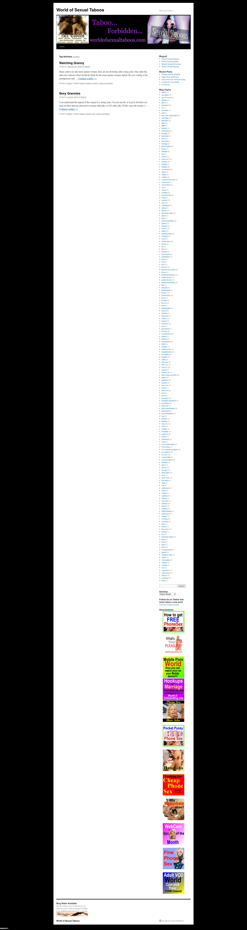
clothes (164, 174)
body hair (165, 141)
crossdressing (166, 195)
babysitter (165, 120)
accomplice (165, 95)
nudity (164, 359)
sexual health (166, 457)
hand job (164, 287)
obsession (165, 362)
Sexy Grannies (69, 93)
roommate (165, 431)
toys (163, 534)
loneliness (165, 323)
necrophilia (165, 354)
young (164, 580)
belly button (166, 131)
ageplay (164, 100)
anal (163, 102)
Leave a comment (106, 83)
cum (163, 203)
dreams (164, 223)
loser (163, 326)
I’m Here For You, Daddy (170, 82)
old (93, 113)
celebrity (164, 161)
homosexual (166, 295)
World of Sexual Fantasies (170, 59)
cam (163, 154)
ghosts (164, 272)
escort (164, 239)
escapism (165, 236)
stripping (165, 508)
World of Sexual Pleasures (170, 66)
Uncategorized (166, 549)
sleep (163, 483)
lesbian (164, 318)
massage (164, 331)
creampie (165, 192)
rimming (164, 421)
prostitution (165, 403)
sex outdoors (166, 452)
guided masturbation (168, 282)
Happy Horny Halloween (170, 77)
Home (61, 46)
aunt (163, 113)
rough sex (165, 434)
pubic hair (165, 406)
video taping (166, 560)
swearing (165, 519)
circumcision (166, 169)
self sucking (166, 447)
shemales (165, 462)
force (163, 264)
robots (164, 426)
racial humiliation (167, 413)
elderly (69, 113)
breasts (164, 149)
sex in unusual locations (170, 449)
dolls (163, 218)
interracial (165, 316)
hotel (163, 305)
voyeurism (165, 570)
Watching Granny (71, 63)
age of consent (166, 97)
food (163, 262)
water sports (166, 573)
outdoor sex (166, 372)
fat (162, 246)
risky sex (165, 424)
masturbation (166, 334)
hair (163, 285)
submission (165, 513)
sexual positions (167, 460)
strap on (164, 506)
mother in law (166, 349)
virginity (164, 565)
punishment (165, 411)
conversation (166, 185)
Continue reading (87, 78)
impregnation (166, 308)
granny (82, 83)
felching (164, 251)
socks (163, 490)
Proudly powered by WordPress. (173, 921)
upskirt (164, 552)
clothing (164, 177)
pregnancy (165, 398)
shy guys (165, 470)
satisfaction (165, 439)
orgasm (164, 370)
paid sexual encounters (169, 375)
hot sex (164, 303)
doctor (164, 215)
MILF (164, 344)
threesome (165, 529)
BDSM (164, 128)
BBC (163, 123)
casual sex (165, 159)
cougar (164, 190)
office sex (165, 364)
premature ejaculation (169, 400)
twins (163, 547)
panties (164, 377)
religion (164, 418)
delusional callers (167, 213)
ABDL (164, 92)
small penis (165, 488)
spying (94, 83)
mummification (167, 352)
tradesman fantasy (168, 537)
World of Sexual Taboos (80, 10)
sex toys (164, 454)
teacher (164, 526)
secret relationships (168, 444)
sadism (164, 436)
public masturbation (168, 408)
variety (164, 557)
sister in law (166, 477)
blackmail (165, 136)
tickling (164, 531)
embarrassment (167, 233)
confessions (166, 182)
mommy (164, 346)
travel (163, 542)
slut (163, 485)
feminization (166, 257)
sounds (164, 493)
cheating (164, 167)
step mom (165, 501)
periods (164, 388)
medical (164, 339)
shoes (163, 465)
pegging (164, 382)
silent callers (166, 472)
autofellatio (165, 118)
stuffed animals (167, 511)
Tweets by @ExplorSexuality (169, 604)
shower (164, 467)
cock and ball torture (168, 179)
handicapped (166, 290)
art (162, 107)
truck (163, 544)
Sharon (87, 66)
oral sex (164, 367)
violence (164, 562)
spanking (165, 495)
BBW (163, 125)
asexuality (165, 110)
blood (163, 138)
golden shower (167, 277)
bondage (164, 143)
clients (164, 172)
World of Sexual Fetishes (170, 61)
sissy (163, 475)
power (164, 395)
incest (163, 310)
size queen (165, 480)
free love (164, 267)
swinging (165, 521)
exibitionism (166, 241)
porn (163, 393)
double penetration (168, 221)
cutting (164, 208)
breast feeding (166, 146)
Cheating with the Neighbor (171, 74)
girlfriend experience (168, 275)
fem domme (166, 254)
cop (163, 187)
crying (164, 197)
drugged (164, 226)
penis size (165, 385)
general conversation (168, 269)
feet (163, 249)
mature (69, 83)
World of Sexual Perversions (171, 64)
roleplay (164, 429)
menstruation (166, 341)
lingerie (164, 321)
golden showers (167, 280)
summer (164, 516)
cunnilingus (165, 205)
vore (163, 567)
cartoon (164, 156)
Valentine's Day (167, 555)
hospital (164, 300)
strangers (165, 503)
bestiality (165, 133)
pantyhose (165, 380)
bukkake (164, 151)
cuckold (164, 200)
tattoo (163, 524)
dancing (164, 210)
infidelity (165, 313)
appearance (165, 105)
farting (164, 244)
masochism (165, 328)
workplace (165, 578)
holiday (164, 292)
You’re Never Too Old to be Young (173, 79)
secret (163, 442)
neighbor (165, 357)
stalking (164, 498)
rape (163, 416)
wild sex (164, 575)
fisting (164, 259)
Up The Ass (166, 84)
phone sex (165, 390)
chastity (164, 164)
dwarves (164, 228)
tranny (164, 539)
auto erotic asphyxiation (170, 115)
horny (164, 298)
